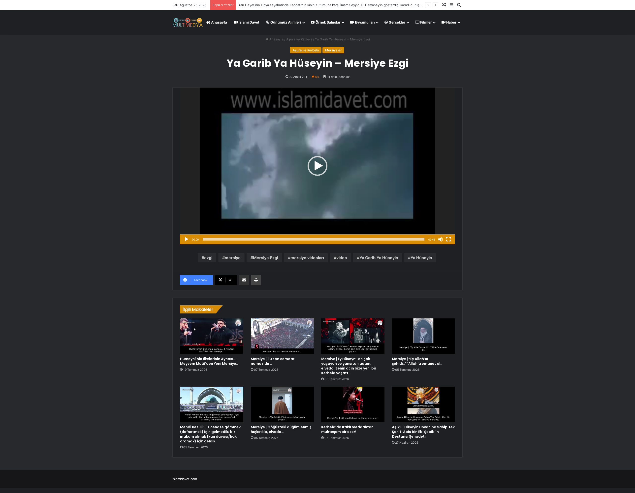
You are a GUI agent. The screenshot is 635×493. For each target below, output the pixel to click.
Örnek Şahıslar (328, 22)
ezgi (208, 257)
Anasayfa (218, 22)
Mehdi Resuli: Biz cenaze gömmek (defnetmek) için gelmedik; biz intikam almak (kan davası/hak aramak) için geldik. (210, 434)
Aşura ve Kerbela (299, 39)
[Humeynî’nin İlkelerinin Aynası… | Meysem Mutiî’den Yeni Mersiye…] (211, 336)
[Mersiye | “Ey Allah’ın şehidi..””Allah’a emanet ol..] (423, 336)
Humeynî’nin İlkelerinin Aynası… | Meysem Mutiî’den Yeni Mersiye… (209, 361)
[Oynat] (186, 239)
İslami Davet (248, 22)
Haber (450, 22)
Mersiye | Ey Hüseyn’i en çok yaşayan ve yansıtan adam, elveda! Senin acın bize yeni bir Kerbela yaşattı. (348, 365)
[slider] (313, 239)
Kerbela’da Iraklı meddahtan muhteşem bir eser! (347, 429)
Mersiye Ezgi (265, 257)
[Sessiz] (440, 239)
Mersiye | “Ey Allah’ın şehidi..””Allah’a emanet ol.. (417, 361)
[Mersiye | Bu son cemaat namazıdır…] (282, 336)
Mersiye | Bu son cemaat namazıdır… (273, 361)
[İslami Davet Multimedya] (187, 22)
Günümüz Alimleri (285, 22)
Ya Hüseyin (421, 257)
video (341, 257)
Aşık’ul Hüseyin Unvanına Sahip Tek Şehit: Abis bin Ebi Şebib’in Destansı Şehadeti (423, 432)
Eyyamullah (364, 22)
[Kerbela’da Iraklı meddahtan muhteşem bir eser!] (352, 404)
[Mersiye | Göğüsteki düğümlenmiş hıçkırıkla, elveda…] (282, 404)
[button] (317, 166)
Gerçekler (396, 22)
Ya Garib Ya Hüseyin (378, 257)
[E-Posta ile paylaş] (244, 280)
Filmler (425, 22)
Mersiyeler (333, 50)
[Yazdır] (256, 280)
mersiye (233, 257)
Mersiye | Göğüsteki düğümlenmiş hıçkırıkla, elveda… (281, 429)
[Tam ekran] (448, 239)
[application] (317, 166)
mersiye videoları (307, 257)
